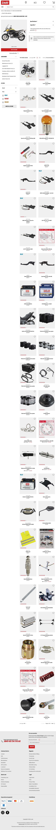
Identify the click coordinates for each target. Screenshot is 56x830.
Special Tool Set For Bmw (28, 635)
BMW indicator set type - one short (46, 193)
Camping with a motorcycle (35, 771)
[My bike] (35, 3)
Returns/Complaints (5, 769)
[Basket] (53, 3)
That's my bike (14, 49)
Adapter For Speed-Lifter (28, 165)
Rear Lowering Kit (46, 689)
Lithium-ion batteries (28, 303)
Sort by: (44, 57)
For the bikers (32, 769)
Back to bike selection (6, 13)
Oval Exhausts (46, 468)
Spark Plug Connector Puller (28, 717)
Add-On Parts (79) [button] (6, 78)
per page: (31, 57)
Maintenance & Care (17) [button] (7, 63)
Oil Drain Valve (46, 717)
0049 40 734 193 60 (12, 741)
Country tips (31, 758)
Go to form (35, 39)
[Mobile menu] (2, 7)
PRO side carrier (47, 386)
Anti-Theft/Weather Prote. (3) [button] (8, 68)
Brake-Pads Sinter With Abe (46, 249)
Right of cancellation (33, 784)
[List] (39, 58)
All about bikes (32, 767)
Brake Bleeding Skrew (28, 579)
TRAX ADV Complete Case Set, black (28, 358)
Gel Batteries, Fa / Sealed (47, 303)
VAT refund (3, 784)
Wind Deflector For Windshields (47, 607)
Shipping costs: (21, 824)
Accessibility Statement (34, 788)
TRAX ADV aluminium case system (46, 331)
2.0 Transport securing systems (47, 635)
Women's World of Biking (34, 754)
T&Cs (30, 779)
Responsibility (4, 786)
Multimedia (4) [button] (5, 73)
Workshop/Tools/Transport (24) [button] (9, 76)
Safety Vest (28, 551)
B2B (2, 756)
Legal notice (31, 777)
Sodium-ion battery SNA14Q (28, 496)
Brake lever (28, 193)
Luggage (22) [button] (5, 66)
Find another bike (13, 53)
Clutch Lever (46, 165)
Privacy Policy (32, 781)
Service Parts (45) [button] (6, 60)
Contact (2, 754)
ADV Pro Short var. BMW (28, 249)
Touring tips (31, 756)
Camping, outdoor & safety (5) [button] (8, 71)
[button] (53, 7)
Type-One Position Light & (47, 110)
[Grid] (37, 57)
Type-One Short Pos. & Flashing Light (28, 138)
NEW (6, 95)
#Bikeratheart (32, 762)
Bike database (4, 760)
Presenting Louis (4, 777)
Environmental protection (34, 790)
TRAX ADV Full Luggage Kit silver (46, 358)
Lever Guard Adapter (47, 83)
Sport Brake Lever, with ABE (46, 276)
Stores (2, 779)
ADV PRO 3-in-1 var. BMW (47, 220)
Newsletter (3, 762)
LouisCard (3, 767)
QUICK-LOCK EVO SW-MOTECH (28, 331)
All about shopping (5, 781)
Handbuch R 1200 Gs (47, 551)
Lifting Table (28, 83)
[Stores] (26, 3)
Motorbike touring (33, 764)
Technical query (4, 758)
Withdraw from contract (6, 771)
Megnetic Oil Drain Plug (28, 110)
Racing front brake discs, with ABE (46, 440)
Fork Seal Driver (28, 662)
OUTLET (6, 102)
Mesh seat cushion (46, 496)
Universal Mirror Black (46, 523)
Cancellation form (33, 786)
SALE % (6, 98)
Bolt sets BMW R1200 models (28, 524)
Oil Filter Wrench (47, 413)
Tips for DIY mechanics (34, 760)
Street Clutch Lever (28, 276)
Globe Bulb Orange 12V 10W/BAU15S (46, 138)
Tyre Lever (28, 607)
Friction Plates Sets (28, 440)
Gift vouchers (4, 764)
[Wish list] (44, 3)
